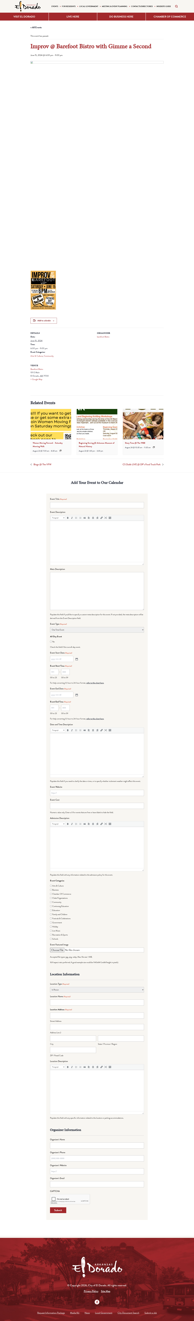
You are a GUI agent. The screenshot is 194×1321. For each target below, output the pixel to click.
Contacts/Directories (142, 6)
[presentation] (51, 424)
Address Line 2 (55, 1032)
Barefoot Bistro (36, 369)
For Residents (69, 6)
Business (55, 889)
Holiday (55, 926)
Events (54, 6)
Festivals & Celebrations (61, 918)
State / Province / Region (107, 1044)
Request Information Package (51, 1313)
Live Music (56, 930)
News (87, 1313)
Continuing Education (60, 906)
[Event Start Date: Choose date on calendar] (76, 659)
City (51, 1044)
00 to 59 (64, 677)
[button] (58, 518)
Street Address (55, 1021)
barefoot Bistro (103, 336)
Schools (55, 938)
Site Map (105, 1291)
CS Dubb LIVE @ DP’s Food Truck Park (142, 464)
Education (56, 910)
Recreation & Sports (60, 934)
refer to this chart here (95, 682)
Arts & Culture (36, 356)
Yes (53, 641)
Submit (58, 1210)
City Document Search (128, 1313)
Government (57, 922)
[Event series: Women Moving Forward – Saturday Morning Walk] (60, 450)
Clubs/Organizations (60, 898)
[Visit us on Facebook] (97, 1302)
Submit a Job (151, 1313)
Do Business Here (121, 17)
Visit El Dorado (24, 17)
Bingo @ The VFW (42, 464)
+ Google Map (36, 379)
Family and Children (59, 914)
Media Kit (74, 1313)
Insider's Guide (164, 6)
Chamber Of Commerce (61, 894)
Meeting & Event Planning (114, 6)
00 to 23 (53, 677)
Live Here (73, 17)
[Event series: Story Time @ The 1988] (154, 447)
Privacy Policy (91, 1291)
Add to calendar (44, 320)
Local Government (88, 6)
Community (49, 356)
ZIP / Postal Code (56, 1055)
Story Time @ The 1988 (135, 443)
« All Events (36, 27)
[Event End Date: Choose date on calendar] (76, 694)
